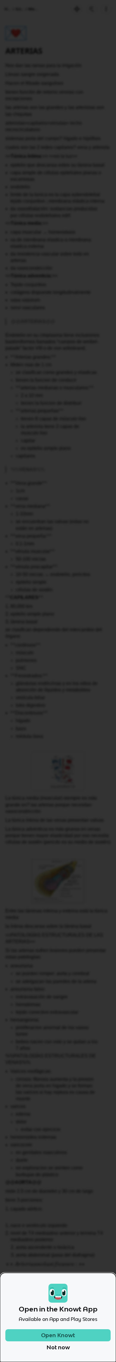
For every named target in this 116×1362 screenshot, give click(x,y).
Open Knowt (58, 1335)
